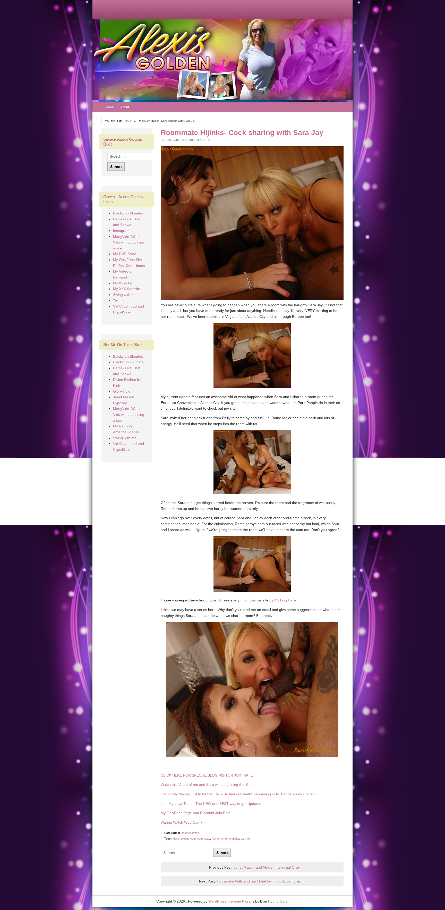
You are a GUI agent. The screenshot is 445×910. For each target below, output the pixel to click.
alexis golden (181, 838)
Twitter (118, 301)
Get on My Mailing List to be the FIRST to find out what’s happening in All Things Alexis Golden (238, 794)
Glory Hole (121, 391)
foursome (218, 838)
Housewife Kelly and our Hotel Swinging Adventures (259, 881)
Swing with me (124, 295)
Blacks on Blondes (128, 213)
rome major (232, 838)
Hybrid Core (278, 901)
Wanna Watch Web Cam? (181, 822)
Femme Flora (239, 901)
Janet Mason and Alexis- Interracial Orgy (267, 867)
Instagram (121, 231)
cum (193, 838)
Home (109, 107)
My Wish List (123, 283)
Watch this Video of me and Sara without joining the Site (206, 784)
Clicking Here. (285, 600)
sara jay (246, 838)
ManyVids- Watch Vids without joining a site (128, 242)
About (124, 107)
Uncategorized (190, 832)
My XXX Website (126, 289)
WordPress (217, 901)
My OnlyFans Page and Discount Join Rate (196, 813)
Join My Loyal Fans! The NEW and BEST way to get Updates (211, 803)
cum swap (203, 838)
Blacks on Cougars (128, 362)
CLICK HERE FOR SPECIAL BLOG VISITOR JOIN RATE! (208, 775)
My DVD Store (124, 254)
